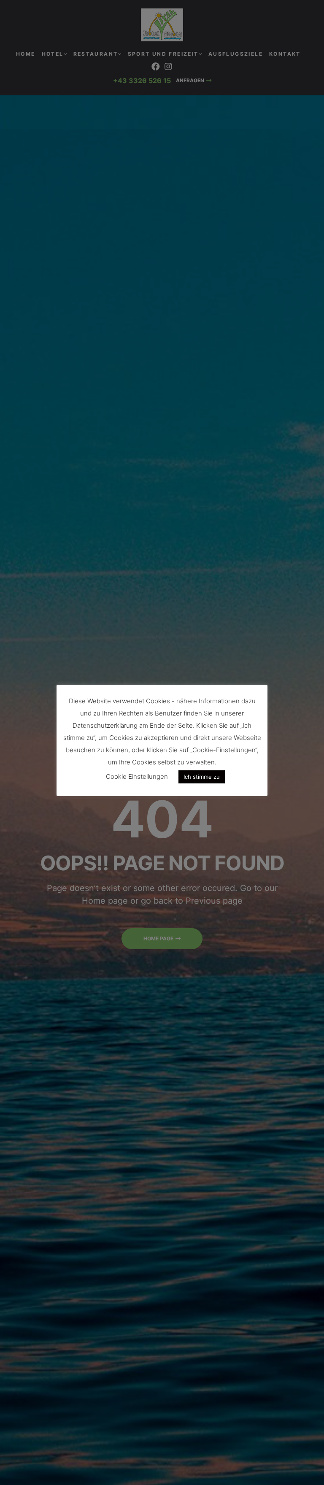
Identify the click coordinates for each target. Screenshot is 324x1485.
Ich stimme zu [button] (202, 776)
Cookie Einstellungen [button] (137, 776)
